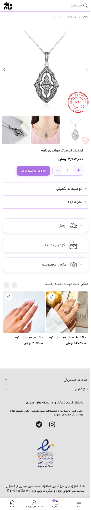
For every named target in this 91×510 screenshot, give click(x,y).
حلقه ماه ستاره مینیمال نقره (67, 337)
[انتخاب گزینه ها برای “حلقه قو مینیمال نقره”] (9, 297)
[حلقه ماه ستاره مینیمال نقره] (67, 312)
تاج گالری (57, 486)
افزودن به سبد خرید (33, 171)
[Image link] (45, 453)
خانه (85, 17)
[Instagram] (52, 424)
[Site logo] (7, 5)
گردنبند (58, 17)
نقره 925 (73, 17)
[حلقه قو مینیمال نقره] (24, 312)
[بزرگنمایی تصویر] (83, 106)
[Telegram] (39, 424)
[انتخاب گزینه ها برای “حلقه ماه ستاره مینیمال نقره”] (51, 297)
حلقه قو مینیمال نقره (29, 337)
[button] (86, 69)
